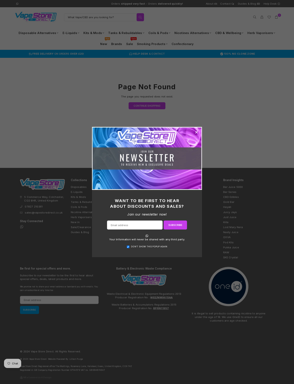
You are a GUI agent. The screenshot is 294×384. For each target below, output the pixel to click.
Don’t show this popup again (149, 246)
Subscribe (175, 225)
